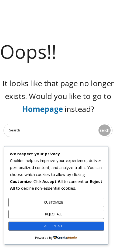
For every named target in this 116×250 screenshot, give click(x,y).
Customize (53, 202)
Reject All (53, 214)
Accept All (53, 225)
